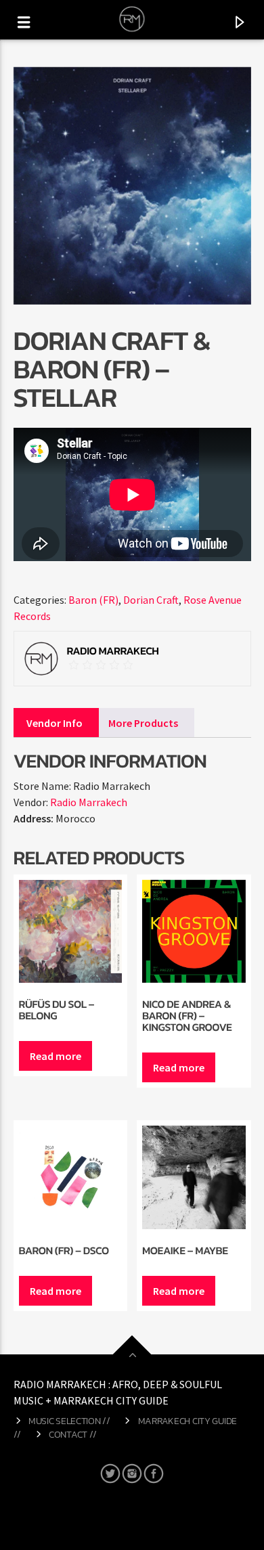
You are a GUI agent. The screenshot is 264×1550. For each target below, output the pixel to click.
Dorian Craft (151, 599)
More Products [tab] (143, 723)
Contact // (73, 1434)
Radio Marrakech (88, 802)
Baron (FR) (93, 599)
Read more (55, 1056)
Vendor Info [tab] (54, 723)
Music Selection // (69, 1420)
